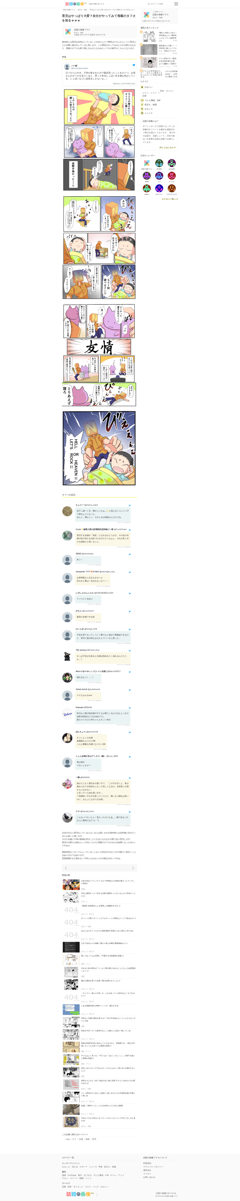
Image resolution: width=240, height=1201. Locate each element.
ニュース (162, 54)
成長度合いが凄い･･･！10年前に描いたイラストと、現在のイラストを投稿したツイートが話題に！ (168, 50)
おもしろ (149, 109)
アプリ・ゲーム (164, 67)
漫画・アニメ (86, 964)
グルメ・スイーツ (70, 1178)
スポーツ (84, 1166)
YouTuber (72, 1175)
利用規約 (147, 1163)
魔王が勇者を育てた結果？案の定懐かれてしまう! (100, 981)
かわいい (84, 901)
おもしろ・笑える (87, 914)
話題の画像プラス (82, 29)
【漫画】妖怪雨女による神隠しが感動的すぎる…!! (100, 906)
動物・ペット (86, 1178)
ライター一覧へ (169, 199)
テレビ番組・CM (152, 100)
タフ (74, 1139)
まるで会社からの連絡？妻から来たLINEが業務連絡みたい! (104, 943)
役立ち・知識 (86, 926)
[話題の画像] (74, 4)
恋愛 (82, 976)
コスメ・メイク (149, 93)
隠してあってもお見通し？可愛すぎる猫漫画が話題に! (102, 956)
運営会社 (147, 1170)
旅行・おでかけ (85, 1175)
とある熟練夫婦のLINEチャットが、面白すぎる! (100, 1006)
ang (68, 1139)
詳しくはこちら (167, 147)
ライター (147, 1173)
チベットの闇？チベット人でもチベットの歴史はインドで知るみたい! (108, 918)
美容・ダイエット (166, 92)
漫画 (88, 1139)
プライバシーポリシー (153, 1166)
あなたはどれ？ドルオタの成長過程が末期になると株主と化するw (107, 931)
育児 (94, 1139)
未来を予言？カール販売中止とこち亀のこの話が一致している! (106, 1031)
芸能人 (83, 889)
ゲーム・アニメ (117, 1175)
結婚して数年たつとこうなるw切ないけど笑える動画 (102, 1105)
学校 (100, 1166)
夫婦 (81, 1139)
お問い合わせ (149, 1177)
